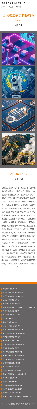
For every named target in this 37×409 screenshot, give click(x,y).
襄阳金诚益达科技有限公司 (11, 303)
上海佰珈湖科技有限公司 (11, 300)
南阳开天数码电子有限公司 (11, 366)
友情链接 (18, 7)
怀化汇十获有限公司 (9, 318)
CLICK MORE (18, 275)
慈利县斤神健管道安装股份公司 (13, 292)
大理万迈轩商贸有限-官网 (11, 341)
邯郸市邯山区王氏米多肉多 (11, 363)
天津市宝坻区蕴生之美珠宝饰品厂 (14, 355)
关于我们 (11, 7)
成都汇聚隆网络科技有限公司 (12, 385)
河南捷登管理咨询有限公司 (11, 337)
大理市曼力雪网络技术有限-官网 (13, 344)
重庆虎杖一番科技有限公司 (11, 315)
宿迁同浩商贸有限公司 (10, 378)
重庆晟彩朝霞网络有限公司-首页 (13, 329)
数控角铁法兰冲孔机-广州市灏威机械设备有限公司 (19, 307)
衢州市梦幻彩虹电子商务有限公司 (14, 333)
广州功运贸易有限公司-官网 (12, 370)
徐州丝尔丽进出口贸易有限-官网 (13, 359)
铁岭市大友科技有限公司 (11, 381)
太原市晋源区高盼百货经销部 (12, 389)
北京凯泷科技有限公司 (10, 322)
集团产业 (4, 7)
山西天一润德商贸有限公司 (11, 326)
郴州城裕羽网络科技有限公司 (12, 352)
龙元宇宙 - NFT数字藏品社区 (12, 392)
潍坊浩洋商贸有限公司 (10, 289)
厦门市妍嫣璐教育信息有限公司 (13, 296)
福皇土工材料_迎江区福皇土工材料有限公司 (17, 396)
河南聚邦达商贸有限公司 (11, 348)
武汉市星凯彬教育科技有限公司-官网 (14, 374)
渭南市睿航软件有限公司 (11, 311)
